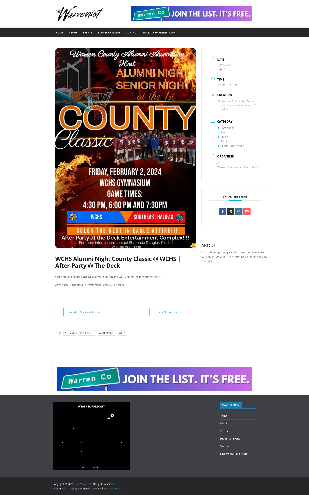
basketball (86, 333)
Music (224, 137)
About (73, 32)
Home (59, 32)
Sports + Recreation (232, 145)
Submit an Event (109, 32)
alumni (69, 333)
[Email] (247, 211)
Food (223, 132)
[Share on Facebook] (222, 211)
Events (87, 32)
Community (227, 128)
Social (224, 141)
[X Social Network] (230, 211)
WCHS (122, 333)
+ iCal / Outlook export (168, 312)
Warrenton (106, 333)
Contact (132, 32)
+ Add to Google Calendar (84, 312)
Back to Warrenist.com (159, 32)
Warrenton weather (91, 467)
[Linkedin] (238, 211)
